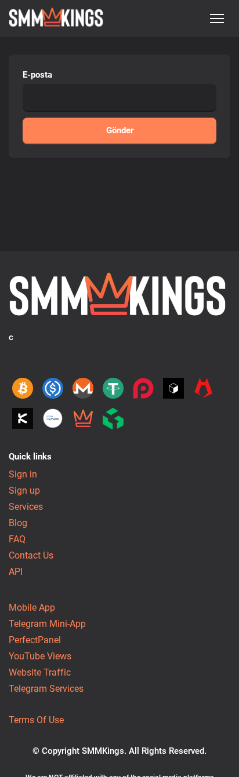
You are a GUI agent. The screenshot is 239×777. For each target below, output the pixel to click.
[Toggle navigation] (217, 18)
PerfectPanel (35, 639)
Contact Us (31, 555)
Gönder (119, 130)
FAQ (17, 539)
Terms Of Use (36, 719)
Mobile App (32, 607)
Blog (18, 522)
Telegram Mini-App (47, 623)
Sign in (23, 474)
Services (26, 506)
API (16, 571)
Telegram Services (46, 688)
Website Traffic (40, 672)
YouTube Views (40, 656)
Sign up (24, 490)
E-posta (37, 75)
